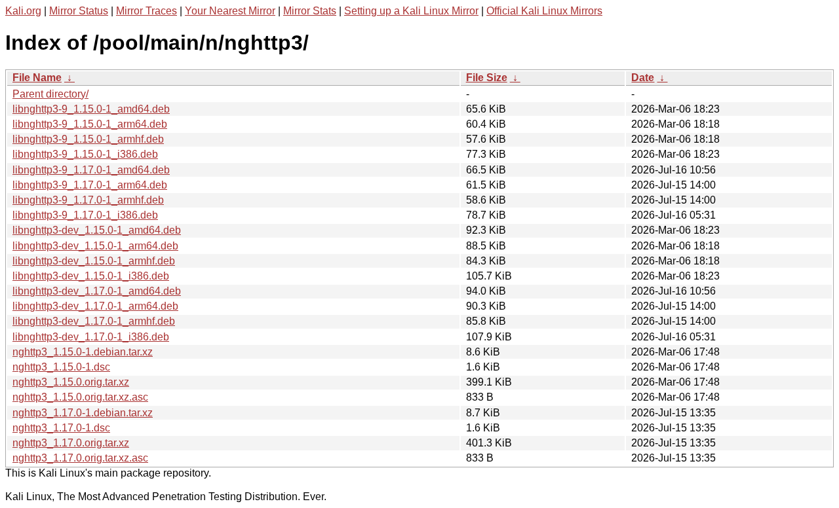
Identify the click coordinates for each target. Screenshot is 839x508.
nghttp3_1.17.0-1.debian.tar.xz (82, 412)
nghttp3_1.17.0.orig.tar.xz (70, 442)
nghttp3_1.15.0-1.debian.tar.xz (82, 351)
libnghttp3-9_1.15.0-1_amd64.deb (91, 109)
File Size (486, 77)
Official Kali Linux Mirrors (544, 10)
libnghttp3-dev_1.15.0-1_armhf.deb (93, 260)
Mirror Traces (146, 10)
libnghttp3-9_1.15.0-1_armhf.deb (88, 139)
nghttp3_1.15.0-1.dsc (61, 366)
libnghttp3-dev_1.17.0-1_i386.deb (90, 336)
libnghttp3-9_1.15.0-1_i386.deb (85, 154)
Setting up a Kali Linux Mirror (411, 10)
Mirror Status (78, 10)
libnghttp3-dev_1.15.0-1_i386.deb (90, 275)
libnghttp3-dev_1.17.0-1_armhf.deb (93, 321)
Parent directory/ (50, 94)
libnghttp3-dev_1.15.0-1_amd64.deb (96, 230)
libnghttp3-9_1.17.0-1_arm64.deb (89, 184)
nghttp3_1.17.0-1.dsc (61, 427)
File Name (37, 77)
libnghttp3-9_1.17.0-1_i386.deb (85, 215)
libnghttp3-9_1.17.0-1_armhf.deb (88, 200)
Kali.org (23, 10)
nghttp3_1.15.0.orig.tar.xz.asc (80, 397)
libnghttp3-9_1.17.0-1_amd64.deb (91, 169)
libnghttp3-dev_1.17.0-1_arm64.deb (95, 306)
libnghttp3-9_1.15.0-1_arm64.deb (89, 124)
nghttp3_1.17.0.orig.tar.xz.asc (80, 457)
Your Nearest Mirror (230, 10)
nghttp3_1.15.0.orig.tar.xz (70, 382)
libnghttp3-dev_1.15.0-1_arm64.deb (95, 245)
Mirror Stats (309, 10)
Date (642, 77)
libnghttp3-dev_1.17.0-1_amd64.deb (96, 291)
